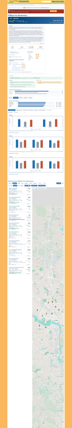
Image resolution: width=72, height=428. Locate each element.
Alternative (26, 183)
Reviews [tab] (21, 97)
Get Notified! (54, 11)
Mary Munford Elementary (18, 39)
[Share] (54, 1)
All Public (10, 183)
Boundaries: (34, 185)
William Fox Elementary (13, 188)
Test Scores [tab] (16, 97)
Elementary (14, 183)
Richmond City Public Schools (26, 28)
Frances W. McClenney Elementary (15, 249)
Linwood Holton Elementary (14, 223)
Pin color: (42, 185)
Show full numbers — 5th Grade (13, 174)
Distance (15, 185)
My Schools (27, 185)
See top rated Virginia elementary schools (17, 70)
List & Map (58, 183)
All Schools (34, 183)
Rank (18, 185)
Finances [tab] (30, 97)
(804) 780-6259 (12, 54)
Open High (14, 65)
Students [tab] (25, 97)
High (22, 183)
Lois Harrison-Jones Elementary (14, 197)
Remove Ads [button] (61, 1)
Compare (28, 194)
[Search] (52, 1)
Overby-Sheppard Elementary (14, 240)
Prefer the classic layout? (45, 7)
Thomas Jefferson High (16, 68)
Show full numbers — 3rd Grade (13, 132)
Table (62, 183)
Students (22, 185)
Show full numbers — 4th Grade (13, 153)
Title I (45, 183)
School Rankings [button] (26, 1)
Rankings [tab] (10, 97)
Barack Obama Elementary (14, 231)
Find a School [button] (21, 1)
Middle (19, 183)
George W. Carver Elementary (14, 206)
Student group (10, 112)
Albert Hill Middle (15, 62)
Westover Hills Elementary (14, 258)
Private (31, 183)
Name (11, 185)
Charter (40, 183)
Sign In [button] (57, 1)
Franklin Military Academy (16, 64)
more (29, 59)
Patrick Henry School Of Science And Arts (16, 267)
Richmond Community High (16, 67)
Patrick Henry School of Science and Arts (18, 41)
